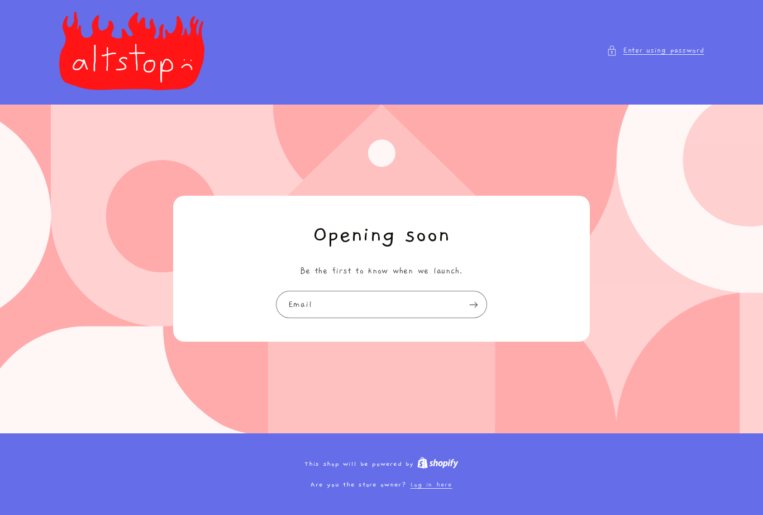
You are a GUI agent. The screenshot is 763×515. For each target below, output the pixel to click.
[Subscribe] (474, 304)
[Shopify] (438, 463)
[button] (655, 51)
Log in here (431, 484)
